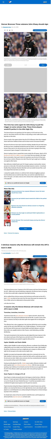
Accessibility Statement (41, 427)
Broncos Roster (12, 411)
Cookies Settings (17, 429)
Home (5, 233)
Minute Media (10, 432)
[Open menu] (3, 2)
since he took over (17, 396)
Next (43, 65)
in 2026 (8, 298)
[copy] (12, 30)
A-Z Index (6, 429)
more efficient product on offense (23, 365)
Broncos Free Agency (13, 233)
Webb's (24, 363)
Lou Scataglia (7, 253)
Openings (15, 422)
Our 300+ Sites (38, 422)
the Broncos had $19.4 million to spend (14, 155)
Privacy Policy (38, 424)
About (5, 422)
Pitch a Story (27, 424)
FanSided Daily (17, 424)
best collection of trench (22, 315)
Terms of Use (7, 427)
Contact (26, 422)
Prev (8, 65)
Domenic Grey (7, 27)
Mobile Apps (7, 424)
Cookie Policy (16, 427)
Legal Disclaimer (28, 427)
